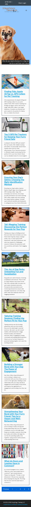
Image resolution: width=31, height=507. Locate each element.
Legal (5, 504)
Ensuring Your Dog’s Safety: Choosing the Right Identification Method (14, 181)
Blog (15, 504)
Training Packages (22, 504)
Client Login (22, 3)
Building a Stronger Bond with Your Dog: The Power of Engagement (13, 368)
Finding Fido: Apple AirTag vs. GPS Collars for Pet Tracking (14, 94)
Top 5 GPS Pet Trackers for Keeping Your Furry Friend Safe (15, 136)
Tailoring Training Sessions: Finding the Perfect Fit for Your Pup (15, 318)
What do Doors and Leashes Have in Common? (13, 463)
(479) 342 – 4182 (9, 3)
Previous (6, 489)
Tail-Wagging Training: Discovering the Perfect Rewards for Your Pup (15, 226)
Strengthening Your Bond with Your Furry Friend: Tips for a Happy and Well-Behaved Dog (14, 416)
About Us (10, 504)
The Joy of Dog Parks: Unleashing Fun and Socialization (14, 271)
